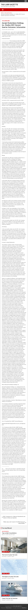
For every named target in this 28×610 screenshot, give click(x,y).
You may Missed (7, 528)
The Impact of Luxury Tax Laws (10, 576)
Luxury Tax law (5, 551)
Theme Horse (9, 607)
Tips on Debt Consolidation (9, 533)
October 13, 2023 (5, 600)
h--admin (12, 556)
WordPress (24, 607)
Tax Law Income (6, 20)
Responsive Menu (25, 1)
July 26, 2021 (4, 29)
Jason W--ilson (11, 29)
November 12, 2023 (6, 578)
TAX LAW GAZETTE (9, 4)
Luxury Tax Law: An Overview (9, 598)
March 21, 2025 (5, 534)
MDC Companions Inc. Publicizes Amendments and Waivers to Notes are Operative (14, 517)
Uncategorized (5, 531)
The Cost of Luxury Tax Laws (9, 555)
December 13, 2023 (6, 556)
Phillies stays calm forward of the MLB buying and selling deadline (14, 522)
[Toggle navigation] (2, 9)
